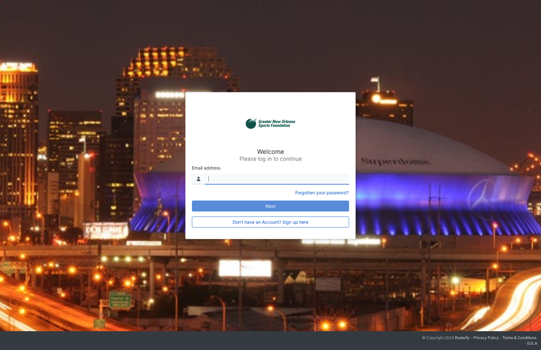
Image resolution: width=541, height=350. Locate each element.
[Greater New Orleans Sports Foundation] (270, 123)
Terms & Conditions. (519, 337)
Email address (206, 167)
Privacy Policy (486, 337)
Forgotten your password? (322, 192)
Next (270, 206)
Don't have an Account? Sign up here (270, 222)
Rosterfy (462, 337)
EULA (532, 343)
